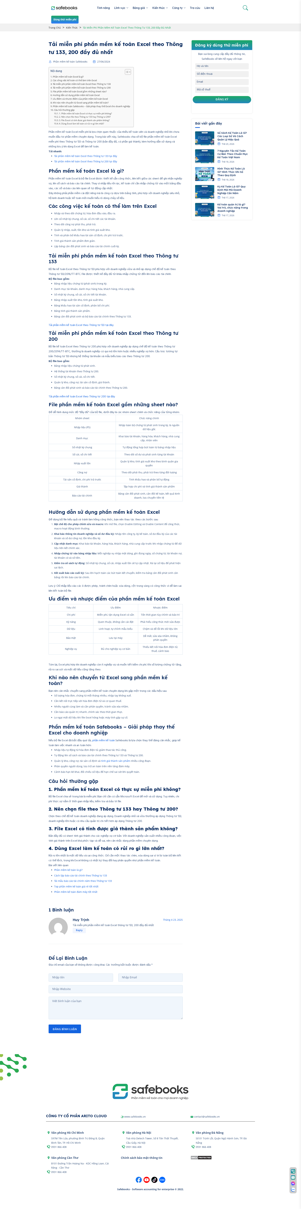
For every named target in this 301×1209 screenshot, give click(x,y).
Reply (79, 930)
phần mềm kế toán (103, 740)
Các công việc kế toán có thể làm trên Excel (75, 80)
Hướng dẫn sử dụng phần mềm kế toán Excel (76, 95)
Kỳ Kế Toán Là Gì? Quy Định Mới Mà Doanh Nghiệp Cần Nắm (231, 190)
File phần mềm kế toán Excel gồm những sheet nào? (80, 91)
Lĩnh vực (119, 8)
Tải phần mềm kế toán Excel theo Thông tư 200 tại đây (85, 161)
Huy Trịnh (81, 920)
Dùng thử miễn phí (64, 19)
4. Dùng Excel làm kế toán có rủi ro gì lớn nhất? (81, 123)
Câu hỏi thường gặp (64, 109)
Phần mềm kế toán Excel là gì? (68, 76)
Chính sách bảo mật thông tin (142, 1158)
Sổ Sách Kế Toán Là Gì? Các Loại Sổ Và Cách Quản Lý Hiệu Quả (232, 136)
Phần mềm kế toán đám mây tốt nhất (75, 892)
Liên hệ (209, 8)
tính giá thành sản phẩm (115, 761)
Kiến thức (158, 8)
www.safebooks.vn (135, 1116)
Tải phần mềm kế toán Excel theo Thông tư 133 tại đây (85, 156)
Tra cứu (195, 8)
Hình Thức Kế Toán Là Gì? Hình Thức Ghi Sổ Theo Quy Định (231, 172)
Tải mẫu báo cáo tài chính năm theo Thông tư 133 (83, 881)
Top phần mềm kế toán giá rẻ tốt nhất (76, 886)
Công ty (177, 8)
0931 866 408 (59, 1147)
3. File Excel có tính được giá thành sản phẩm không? (84, 120)
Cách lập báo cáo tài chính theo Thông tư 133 (80, 875)
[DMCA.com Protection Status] (201, 1157)
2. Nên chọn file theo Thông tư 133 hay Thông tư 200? (85, 116)
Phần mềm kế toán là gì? (68, 870)
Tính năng (103, 8)
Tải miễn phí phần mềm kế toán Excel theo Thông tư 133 (82, 84)
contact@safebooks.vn (207, 1116)
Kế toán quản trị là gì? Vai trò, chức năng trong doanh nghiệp (232, 208)
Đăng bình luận (65, 1029)
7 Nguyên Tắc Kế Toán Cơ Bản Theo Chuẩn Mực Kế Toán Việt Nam (232, 154)
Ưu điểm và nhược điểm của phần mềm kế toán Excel (80, 98)
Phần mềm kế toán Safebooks (70, 61)
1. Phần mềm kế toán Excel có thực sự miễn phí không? (85, 113)
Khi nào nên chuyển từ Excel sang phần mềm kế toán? (81, 102)
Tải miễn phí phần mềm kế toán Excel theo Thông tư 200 (82, 87)
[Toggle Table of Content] (126, 72)
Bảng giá (139, 8)
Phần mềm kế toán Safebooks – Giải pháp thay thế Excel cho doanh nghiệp (91, 106)
